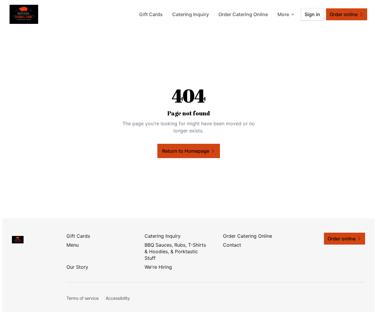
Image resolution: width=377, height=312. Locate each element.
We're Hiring (158, 267)
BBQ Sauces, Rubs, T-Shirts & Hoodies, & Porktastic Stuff (175, 251)
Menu (72, 245)
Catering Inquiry (190, 14)
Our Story (77, 267)
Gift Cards (151, 14)
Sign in (312, 14)
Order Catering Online (243, 14)
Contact (232, 245)
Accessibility (118, 298)
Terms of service (82, 298)
